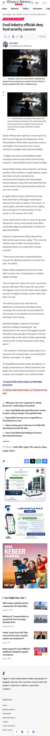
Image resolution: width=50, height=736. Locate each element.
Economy (19, 19)
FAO (31, 447)
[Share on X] (13, 36)
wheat (12, 451)
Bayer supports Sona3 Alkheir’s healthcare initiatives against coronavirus (17, 652)
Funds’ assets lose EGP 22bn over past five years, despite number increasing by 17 (15, 635)
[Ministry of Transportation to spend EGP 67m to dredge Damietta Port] (40, 619)
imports (37, 447)
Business (8, 19)
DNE (20, 447)
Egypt (25, 447)
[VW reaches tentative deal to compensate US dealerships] (40, 606)
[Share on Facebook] (9, 36)
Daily (15, 447)
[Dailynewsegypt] (18, 3)
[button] (5, 3)
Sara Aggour (13, 43)
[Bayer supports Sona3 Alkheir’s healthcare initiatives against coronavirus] (40, 651)
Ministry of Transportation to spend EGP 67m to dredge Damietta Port (16, 619)
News (44, 447)
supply (5, 451)
